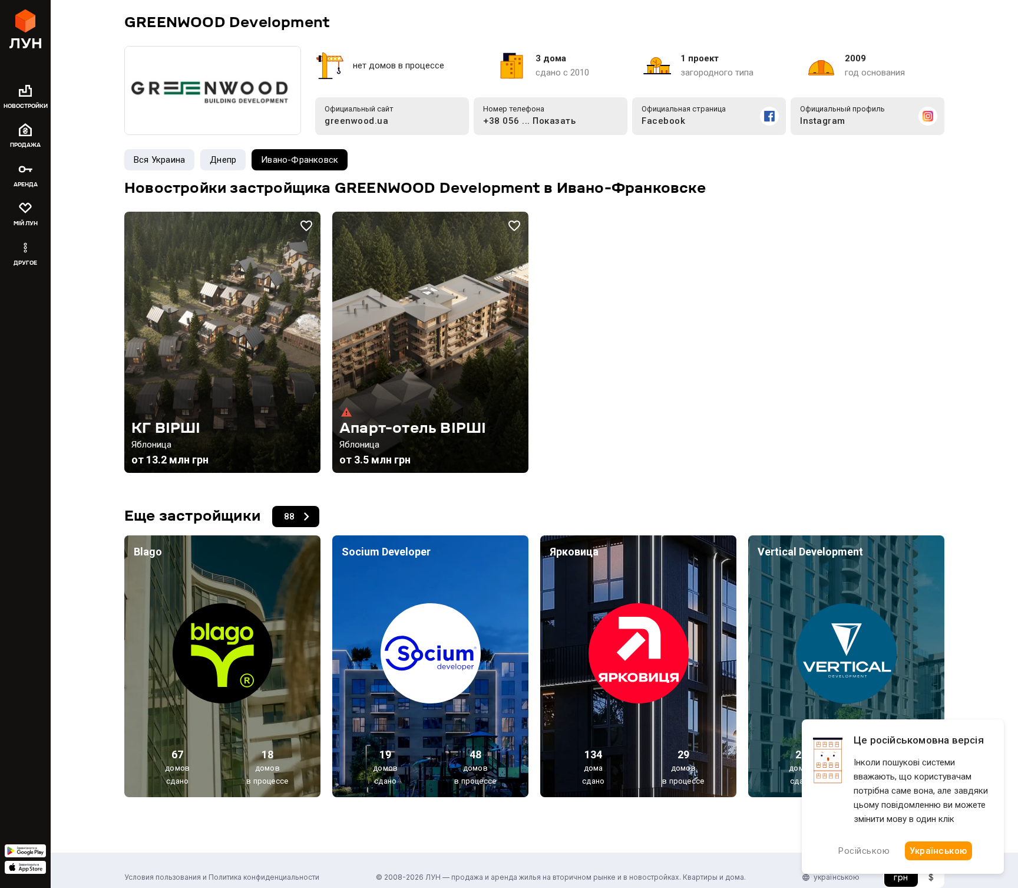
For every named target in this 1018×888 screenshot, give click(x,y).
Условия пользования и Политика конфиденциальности (221, 877)
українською (837, 877)
